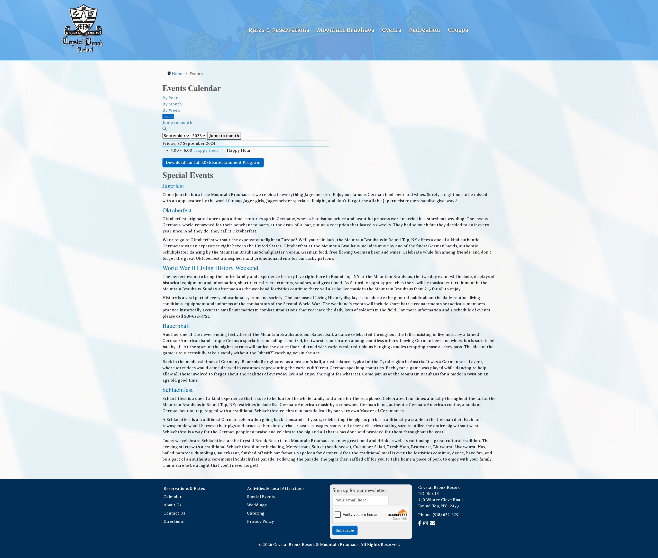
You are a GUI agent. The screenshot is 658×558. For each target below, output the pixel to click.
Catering (255, 513)
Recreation (424, 30)
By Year (170, 98)
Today (168, 116)
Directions (173, 521)
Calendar (172, 496)
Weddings (257, 505)
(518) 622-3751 (446, 514)
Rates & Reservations (279, 30)
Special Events (261, 496)
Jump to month (224, 135)
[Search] (164, 129)
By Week (171, 110)
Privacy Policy (260, 521)
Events (391, 30)
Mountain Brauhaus (345, 30)
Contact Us (174, 513)
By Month (172, 104)
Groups (458, 30)
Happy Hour (206, 150)
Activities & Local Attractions (275, 488)
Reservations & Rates (184, 488)
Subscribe (345, 530)
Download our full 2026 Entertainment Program (213, 162)
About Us (172, 505)
